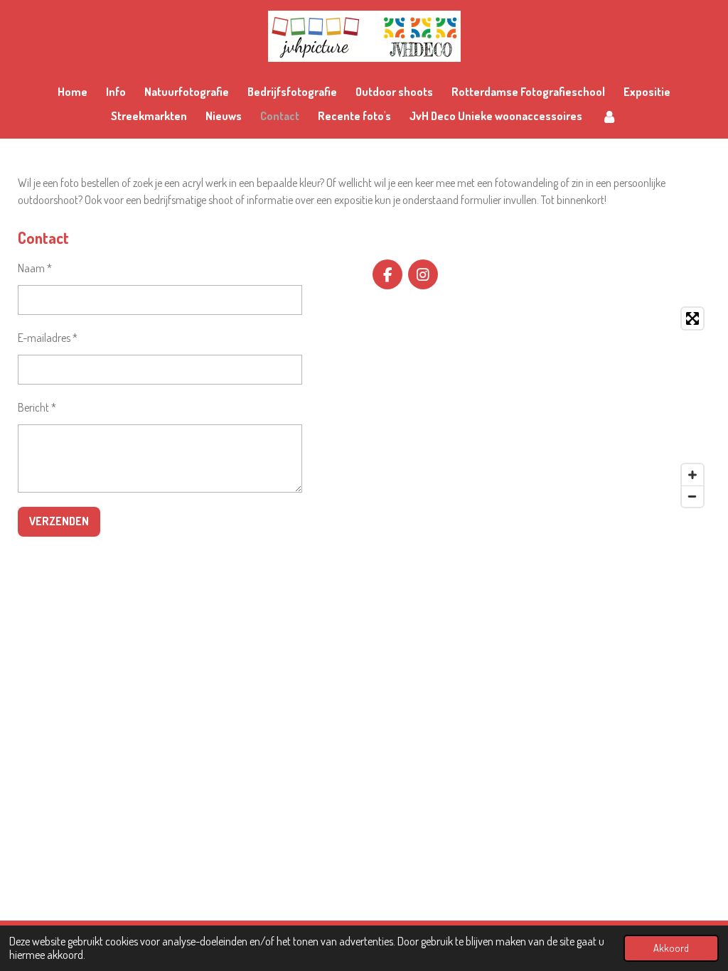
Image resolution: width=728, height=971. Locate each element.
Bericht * (37, 407)
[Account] (609, 116)
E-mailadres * (47, 338)
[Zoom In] (692, 475)
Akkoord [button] (671, 947)
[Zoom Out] (692, 496)
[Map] (541, 407)
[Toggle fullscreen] (692, 318)
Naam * (35, 268)
